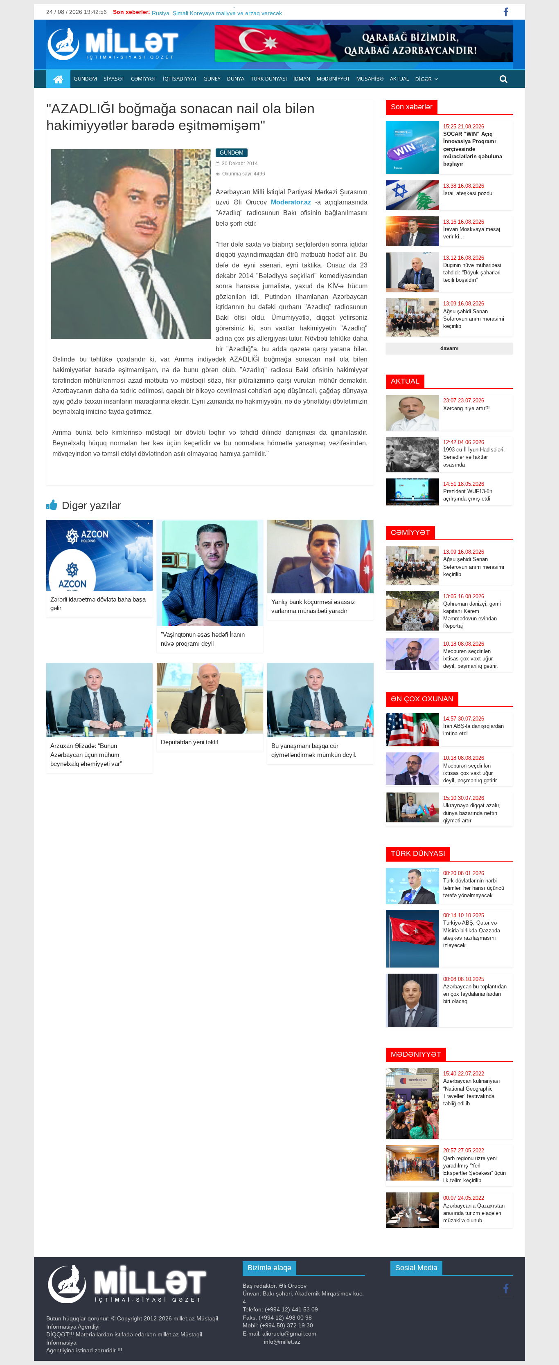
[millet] (58, 79)
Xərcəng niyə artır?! (466, 408)
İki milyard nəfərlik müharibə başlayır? (201, 12)
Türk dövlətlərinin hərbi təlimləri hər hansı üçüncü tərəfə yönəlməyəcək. (473, 888)
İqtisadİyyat (180, 78)
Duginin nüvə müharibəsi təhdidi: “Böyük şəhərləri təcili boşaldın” (472, 272)
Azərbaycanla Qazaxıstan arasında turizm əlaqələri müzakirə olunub (474, 1213)
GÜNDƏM (85, 78)
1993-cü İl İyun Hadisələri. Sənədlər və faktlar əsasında (474, 457)
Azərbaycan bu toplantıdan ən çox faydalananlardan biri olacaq (475, 993)
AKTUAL (399, 78)
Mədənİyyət (333, 78)
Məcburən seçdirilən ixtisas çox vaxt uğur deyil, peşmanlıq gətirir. (470, 658)
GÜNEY (212, 78)
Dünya (235, 78)
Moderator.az (291, 202)
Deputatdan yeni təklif (189, 742)
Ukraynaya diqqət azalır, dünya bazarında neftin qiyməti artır (471, 812)
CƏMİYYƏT (143, 78)
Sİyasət (114, 78)
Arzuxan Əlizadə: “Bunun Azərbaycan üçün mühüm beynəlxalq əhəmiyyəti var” (86, 754)
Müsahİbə (369, 78)
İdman (301, 78)
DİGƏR (423, 79)
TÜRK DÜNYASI (269, 78)
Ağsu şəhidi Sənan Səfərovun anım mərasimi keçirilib (473, 318)
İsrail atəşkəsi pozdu (467, 193)
